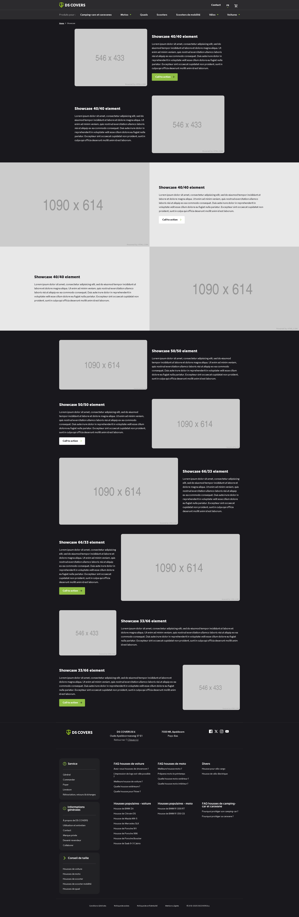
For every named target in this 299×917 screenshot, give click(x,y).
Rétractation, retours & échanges (79, 794)
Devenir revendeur (72, 840)
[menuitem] (96, 14)
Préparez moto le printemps (171, 773)
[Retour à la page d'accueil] (72, 5)
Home (61, 23)
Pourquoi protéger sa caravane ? (218, 816)
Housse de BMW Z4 (123, 808)
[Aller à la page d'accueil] (79, 732)
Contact (216, 4)
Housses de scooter (73, 878)
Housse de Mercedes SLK (126, 823)
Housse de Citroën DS (125, 813)
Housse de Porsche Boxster (127, 838)
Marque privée (70, 835)
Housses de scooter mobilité (77, 883)
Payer (66, 784)
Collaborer (68, 845)
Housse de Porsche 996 (126, 833)
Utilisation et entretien (74, 825)
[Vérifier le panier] (236, 6)
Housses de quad (71, 888)
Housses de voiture (72, 869)
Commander (69, 779)
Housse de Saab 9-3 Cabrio (127, 843)
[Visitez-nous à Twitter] (216, 731)
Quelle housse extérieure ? (127, 786)
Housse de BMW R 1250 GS (171, 813)
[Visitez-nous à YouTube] (227, 731)
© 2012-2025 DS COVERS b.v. (198, 906)
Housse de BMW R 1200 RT (171, 808)
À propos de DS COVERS (75, 820)
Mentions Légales (172, 906)
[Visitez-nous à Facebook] (210, 731)
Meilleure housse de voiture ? (128, 781)
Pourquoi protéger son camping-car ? (220, 811)
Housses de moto (72, 874)
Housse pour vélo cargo (213, 768)
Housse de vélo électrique (215, 773)
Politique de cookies (121, 906)
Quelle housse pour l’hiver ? (127, 791)
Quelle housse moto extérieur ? (173, 778)
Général (67, 774)
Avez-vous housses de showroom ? (131, 768)
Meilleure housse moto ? (170, 768)
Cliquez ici (133, 739)
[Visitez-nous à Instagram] (221, 731)
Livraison (67, 789)
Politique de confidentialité (147, 906)
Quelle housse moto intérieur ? (173, 783)
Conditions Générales (97, 906)
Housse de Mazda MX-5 (125, 818)
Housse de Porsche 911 (125, 828)
